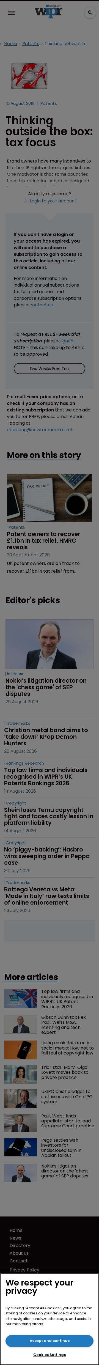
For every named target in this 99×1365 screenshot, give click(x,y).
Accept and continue (50, 1340)
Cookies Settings (49, 1354)
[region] (49, 1319)
